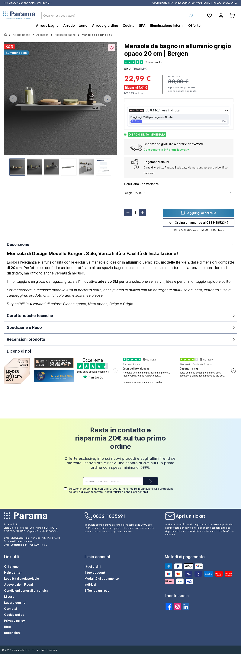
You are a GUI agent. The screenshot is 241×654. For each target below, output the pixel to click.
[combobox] (113, 15)
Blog (7, 627)
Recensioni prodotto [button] (26, 339)
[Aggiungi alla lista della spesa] (111, 47)
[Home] (5, 35)
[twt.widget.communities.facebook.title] (169, 606)
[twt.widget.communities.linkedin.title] (186, 606)
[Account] (221, 15)
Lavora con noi (15, 602)
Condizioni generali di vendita (26, 590)
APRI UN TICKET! (41, 2)
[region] (60, 109)
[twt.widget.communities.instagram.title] (177, 606)
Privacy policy (14, 621)
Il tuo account (95, 572)
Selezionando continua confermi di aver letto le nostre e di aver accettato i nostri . (121, 490)
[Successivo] (107, 99)
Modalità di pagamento (102, 578)
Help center (13, 572)
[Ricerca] (190, 15)
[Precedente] (13, 99)
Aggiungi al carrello (201, 213)
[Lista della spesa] (209, 15)
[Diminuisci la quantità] (128, 212)
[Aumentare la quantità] (142, 212)
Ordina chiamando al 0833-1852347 (201, 222)
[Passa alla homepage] (19, 15)
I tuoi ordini (93, 566)
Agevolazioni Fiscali (19, 584)
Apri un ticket (190, 516)
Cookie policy (14, 615)
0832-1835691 (109, 516)
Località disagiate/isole (21, 578)
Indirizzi (90, 584)
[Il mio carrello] (232, 15)
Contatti (10, 609)
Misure (9, 596)
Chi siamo (11, 566)
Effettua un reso (97, 590)
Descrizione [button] (18, 244)
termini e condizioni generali (130, 491)
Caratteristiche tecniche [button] (30, 315)
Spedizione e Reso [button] (24, 327)
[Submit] (150, 481)
